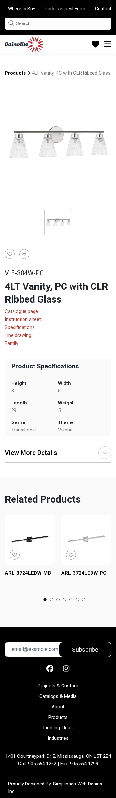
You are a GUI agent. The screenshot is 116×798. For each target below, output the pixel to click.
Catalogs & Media (58, 696)
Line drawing (18, 335)
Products (15, 73)
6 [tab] (77, 600)
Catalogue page (21, 311)
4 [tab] (64, 600)
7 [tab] (83, 600)
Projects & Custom (58, 686)
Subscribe (85, 649)
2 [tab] (51, 600)
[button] (11, 23)
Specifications (20, 327)
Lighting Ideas (58, 727)
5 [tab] (71, 600)
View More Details (31, 453)
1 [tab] (45, 600)
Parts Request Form (65, 8)
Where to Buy (21, 8)
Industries (58, 738)
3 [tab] (58, 600)
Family (11, 343)
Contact (103, 8)
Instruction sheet (23, 319)
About (58, 707)
